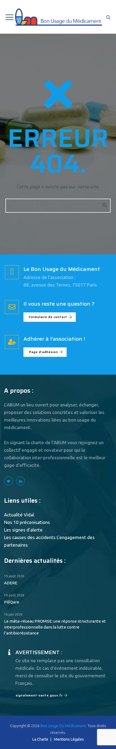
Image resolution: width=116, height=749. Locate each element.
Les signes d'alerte (23, 529)
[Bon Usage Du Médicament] (58, 17)
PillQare (11, 602)
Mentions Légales (69, 739)
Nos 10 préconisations (27, 522)
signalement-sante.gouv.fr (39, 695)
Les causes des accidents (30, 537)
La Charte (40, 739)
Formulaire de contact (48, 317)
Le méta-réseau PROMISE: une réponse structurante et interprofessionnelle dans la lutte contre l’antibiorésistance (55, 627)
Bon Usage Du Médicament (63, 726)
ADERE (10, 583)
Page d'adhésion (43, 352)
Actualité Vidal (19, 514)
